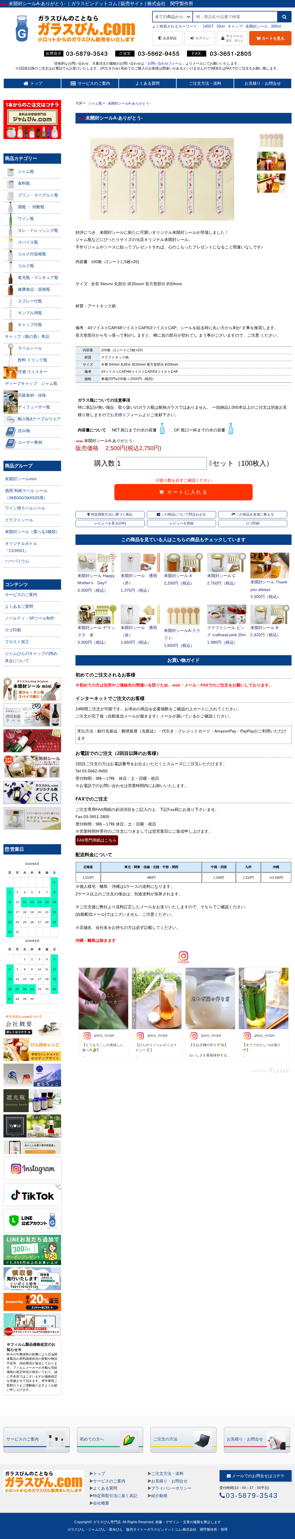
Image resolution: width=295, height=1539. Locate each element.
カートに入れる (186, 492)
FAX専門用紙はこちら (97, 840)
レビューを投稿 (181, 523)
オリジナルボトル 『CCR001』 (21, 547)
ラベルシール (30, 348)
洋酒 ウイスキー (32, 371)
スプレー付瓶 (30, 301)
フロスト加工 (17, 641)
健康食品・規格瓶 (34, 289)
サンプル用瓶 (30, 312)
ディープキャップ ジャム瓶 (31, 383)
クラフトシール (19, 520)
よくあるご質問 (19, 606)
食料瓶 (24, 183)
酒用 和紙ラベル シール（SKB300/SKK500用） (26, 494)
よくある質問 (147, 83)
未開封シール (256, 26)
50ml (221, 26)
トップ (99, 1473)
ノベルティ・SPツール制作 (29, 618)
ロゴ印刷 (253, 523)
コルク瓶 (26, 265)
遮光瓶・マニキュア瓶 (38, 277)
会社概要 (101, 1503)
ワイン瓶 (26, 218)
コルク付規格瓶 (32, 254)
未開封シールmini (21, 479)
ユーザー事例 (30, 442)
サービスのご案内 (21, 594)
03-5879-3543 (252, 1495)
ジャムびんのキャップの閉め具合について (31, 657)
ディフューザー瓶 (34, 407)
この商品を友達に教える (254, 514)
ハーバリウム (17, 561)
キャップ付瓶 (30, 324)
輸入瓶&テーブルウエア (39, 418)
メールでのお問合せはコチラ (257, 1476)
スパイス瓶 (28, 242)
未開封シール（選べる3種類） (32, 531)
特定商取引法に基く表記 (115, 1495)
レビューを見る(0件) (110, 523)
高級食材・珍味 (32, 395)
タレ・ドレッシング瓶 (38, 230)
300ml (276, 26)
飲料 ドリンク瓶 (32, 360)
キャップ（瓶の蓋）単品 (27, 336)
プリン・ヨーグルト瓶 (38, 195)
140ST (208, 26)
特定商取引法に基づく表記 (111, 514)
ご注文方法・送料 (205, 83)
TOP (78, 103)
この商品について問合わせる (183, 514)
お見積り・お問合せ (263, 83)
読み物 (24, 430)
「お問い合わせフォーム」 (165, 63)
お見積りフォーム (126, 414)
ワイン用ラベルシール (25, 508)
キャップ (235, 26)
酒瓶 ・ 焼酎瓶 (31, 207)
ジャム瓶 (95, 103)
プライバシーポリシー (171, 1488)
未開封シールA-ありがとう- (129, 103)
